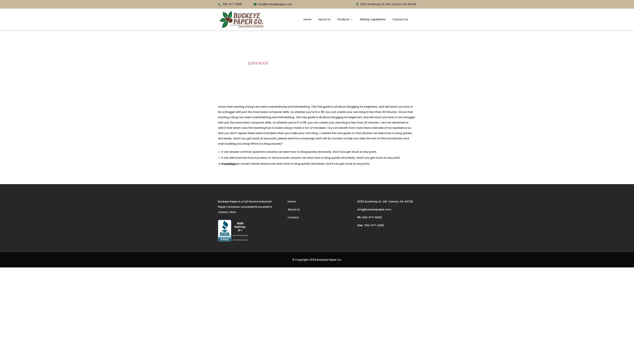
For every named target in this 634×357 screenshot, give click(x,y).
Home (307, 19)
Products (343, 19)
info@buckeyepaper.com (374, 209)
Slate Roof (258, 63)
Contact (293, 217)
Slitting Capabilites (373, 19)
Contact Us (400, 19)
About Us (324, 19)
